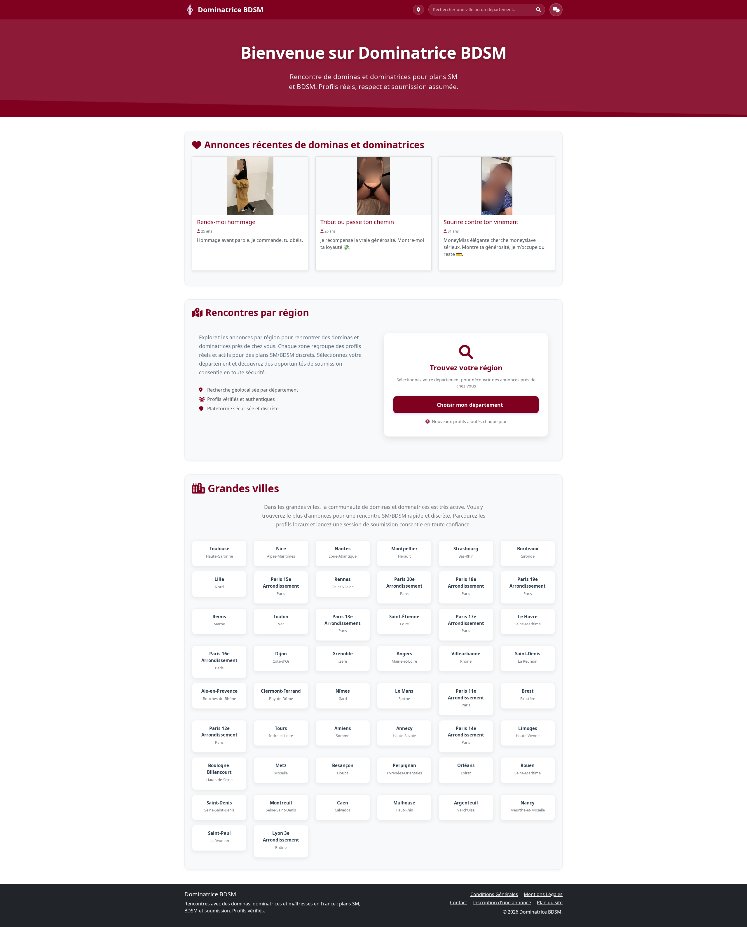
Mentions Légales (543, 894)
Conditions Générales (494, 894)
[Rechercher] (538, 10)
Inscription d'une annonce (502, 902)
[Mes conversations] (556, 9)
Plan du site (550, 902)
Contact (458, 902)
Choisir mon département (469, 404)
